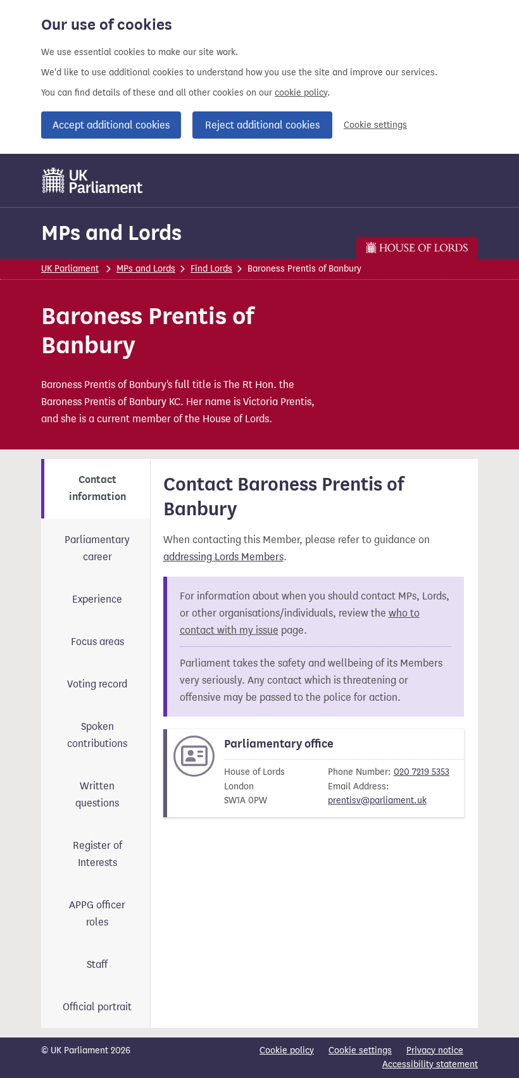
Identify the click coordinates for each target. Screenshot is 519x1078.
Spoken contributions (97, 734)
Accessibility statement (430, 1064)
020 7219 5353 (421, 772)
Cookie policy (287, 1050)
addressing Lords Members (223, 557)
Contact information (97, 488)
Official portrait (97, 1007)
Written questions (97, 794)
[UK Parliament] (92, 180)
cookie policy (301, 92)
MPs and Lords (111, 233)
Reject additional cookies (262, 125)
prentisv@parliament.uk (377, 800)
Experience (97, 599)
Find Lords (211, 268)
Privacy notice (434, 1050)
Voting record (97, 684)
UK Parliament (70, 268)
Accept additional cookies (111, 125)
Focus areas (97, 642)
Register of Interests (97, 853)
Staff (97, 964)
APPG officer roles (97, 913)
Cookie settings (375, 125)
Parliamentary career (97, 548)
